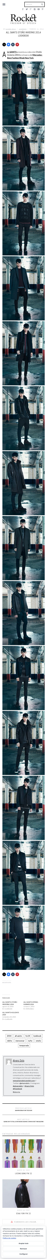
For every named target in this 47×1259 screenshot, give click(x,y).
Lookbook (23, 29)
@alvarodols (18, 1086)
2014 (9, 1036)
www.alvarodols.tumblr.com (24, 1080)
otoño (38, 1040)
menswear (20, 1040)
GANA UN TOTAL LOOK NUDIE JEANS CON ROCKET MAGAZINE (23, 1120)
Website (16, 1092)
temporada (24, 1045)
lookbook (37, 1036)
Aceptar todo (23, 1243)
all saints (18, 1036)
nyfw (30, 1040)
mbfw (9, 1040)
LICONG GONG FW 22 (23, 1173)
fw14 (27, 1036)
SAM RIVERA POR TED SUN (23, 1109)
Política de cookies (9, 1238)
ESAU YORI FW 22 (23, 1213)
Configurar (23, 1254)
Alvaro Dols (11, 29)
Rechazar (23, 1249)
